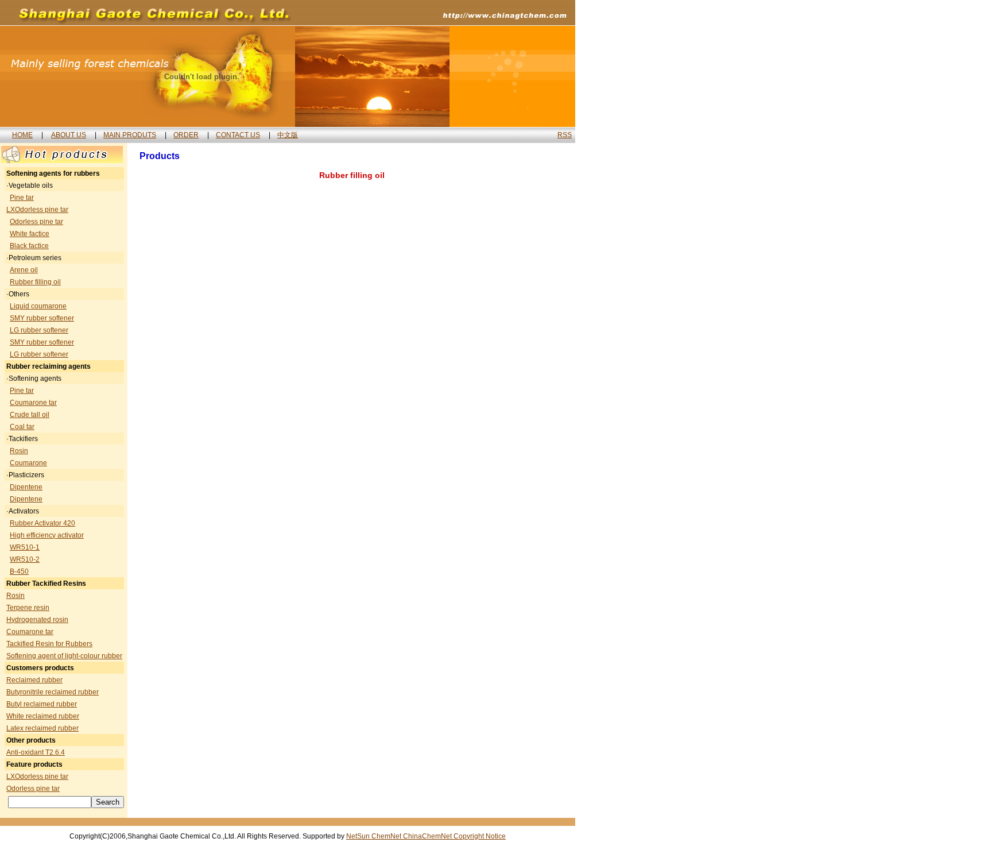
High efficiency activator (47, 535)
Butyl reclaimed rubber (41, 704)
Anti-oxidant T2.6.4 (35, 752)
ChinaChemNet (428, 836)
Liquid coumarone (38, 306)
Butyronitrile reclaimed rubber (52, 692)
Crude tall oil (29, 415)
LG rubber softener (39, 330)
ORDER (186, 135)
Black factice (29, 246)
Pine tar (22, 198)
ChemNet (387, 836)
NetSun (358, 836)
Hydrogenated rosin (37, 620)
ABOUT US (68, 135)
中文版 (287, 135)
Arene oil (24, 270)
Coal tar (22, 427)
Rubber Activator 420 (42, 523)
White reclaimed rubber (42, 716)
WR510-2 (25, 559)
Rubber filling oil (35, 282)
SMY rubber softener (42, 318)
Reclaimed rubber (34, 680)
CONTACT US (238, 135)
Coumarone (28, 463)
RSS (564, 135)
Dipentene (26, 487)
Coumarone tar (33, 403)
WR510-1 (25, 547)
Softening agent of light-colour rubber (64, 656)
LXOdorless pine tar (37, 210)
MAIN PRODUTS (129, 135)
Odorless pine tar (36, 222)
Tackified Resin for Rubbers (49, 644)
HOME (22, 135)
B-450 (19, 571)
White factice (29, 234)
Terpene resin (27, 608)
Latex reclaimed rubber (42, 728)
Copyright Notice (480, 836)
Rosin (19, 451)
